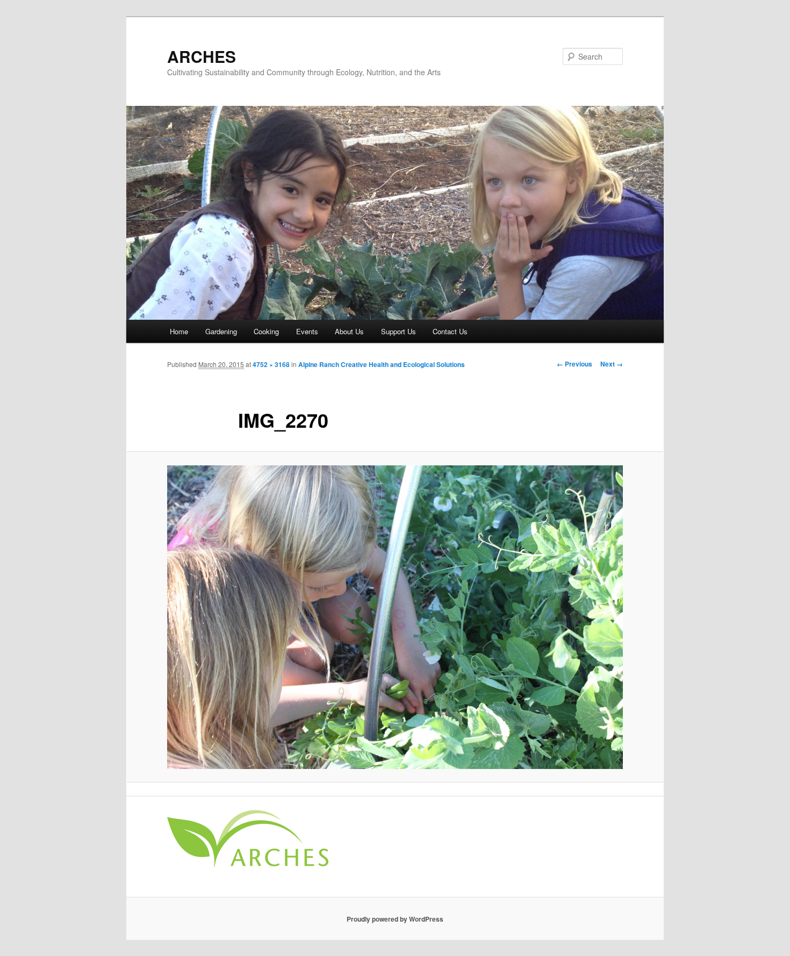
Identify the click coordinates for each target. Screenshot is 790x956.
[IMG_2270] (395, 617)
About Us (349, 331)
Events (307, 331)
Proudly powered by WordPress (395, 919)
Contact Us (450, 331)
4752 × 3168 (271, 364)
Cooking (266, 331)
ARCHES (201, 56)
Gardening (221, 331)
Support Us (398, 331)
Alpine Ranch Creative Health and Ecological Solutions (381, 364)
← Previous (574, 364)
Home (179, 331)
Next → (611, 364)
